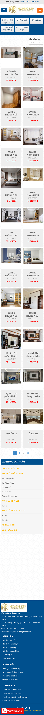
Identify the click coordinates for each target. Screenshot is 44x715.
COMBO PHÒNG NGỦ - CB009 (32, 316)
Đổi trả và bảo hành (10, 676)
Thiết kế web (37, 711)
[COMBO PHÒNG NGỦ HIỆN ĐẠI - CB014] (11, 215)
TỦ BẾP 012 (11, 433)
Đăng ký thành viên (10, 679)
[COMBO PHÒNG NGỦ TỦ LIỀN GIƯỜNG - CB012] (11, 255)
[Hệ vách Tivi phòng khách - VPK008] (33, 375)
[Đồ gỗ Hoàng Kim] (22, 9)
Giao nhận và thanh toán (12, 672)
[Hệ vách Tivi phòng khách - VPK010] (33, 335)
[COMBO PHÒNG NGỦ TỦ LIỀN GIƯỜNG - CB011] (33, 256)
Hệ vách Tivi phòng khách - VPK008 (33, 396)
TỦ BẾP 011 (33, 433)
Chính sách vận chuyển (12, 693)
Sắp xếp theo (34, 39)
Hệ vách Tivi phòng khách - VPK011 (11, 356)
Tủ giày (5, 520)
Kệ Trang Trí (8, 525)
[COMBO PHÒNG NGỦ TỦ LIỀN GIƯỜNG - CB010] (11, 297)
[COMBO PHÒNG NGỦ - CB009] (33, 301)
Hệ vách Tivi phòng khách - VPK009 (11, 396)
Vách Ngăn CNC (9, 530)
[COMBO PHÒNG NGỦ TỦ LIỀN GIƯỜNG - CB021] (33, 60)
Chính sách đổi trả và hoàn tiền (15, 697)
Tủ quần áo (36, 20)
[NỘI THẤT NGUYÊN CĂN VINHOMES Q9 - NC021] (11, 52)
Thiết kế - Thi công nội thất (7, 21)
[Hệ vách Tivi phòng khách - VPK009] (11, 376)
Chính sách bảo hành (11, 700)
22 (28, 453)
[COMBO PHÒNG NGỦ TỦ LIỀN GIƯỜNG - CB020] (11, 100)
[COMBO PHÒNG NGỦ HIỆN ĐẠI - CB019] (33, 94)
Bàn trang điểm (8, 478)
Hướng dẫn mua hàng (11, 668)
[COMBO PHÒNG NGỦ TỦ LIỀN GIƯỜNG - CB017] (33, 136)
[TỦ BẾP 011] (33, 416)
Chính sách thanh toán (11, 689)
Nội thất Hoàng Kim (24, 711)
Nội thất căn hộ (10, 468)
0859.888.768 (14, 710)
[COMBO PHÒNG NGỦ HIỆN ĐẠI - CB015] (33, 174)
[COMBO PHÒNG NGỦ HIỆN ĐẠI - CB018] (11, 134)
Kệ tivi (4, 515)
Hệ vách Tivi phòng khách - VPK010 (33, 356)
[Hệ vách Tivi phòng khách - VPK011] (11, 341)
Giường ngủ (22, 20)
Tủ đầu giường (8, 483)
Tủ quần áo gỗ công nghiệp (7, 28)
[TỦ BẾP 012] (11, 416)
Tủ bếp (4, 506)
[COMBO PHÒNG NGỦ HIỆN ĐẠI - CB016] (11, 177)
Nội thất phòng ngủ (12, 473)
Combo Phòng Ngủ (22, 28)
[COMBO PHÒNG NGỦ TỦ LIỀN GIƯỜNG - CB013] (33, 215)
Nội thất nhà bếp (11, 501)
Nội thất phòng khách (13, 511)
